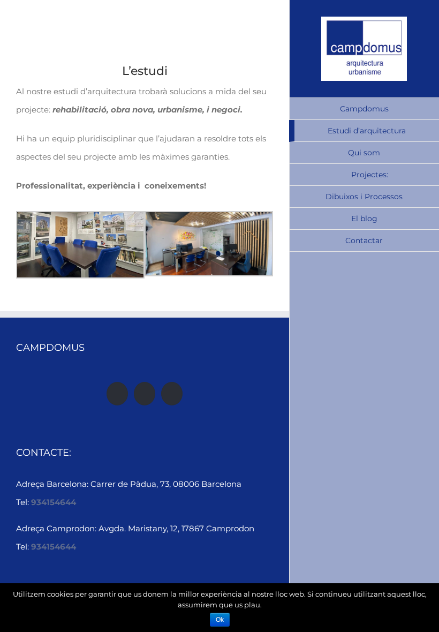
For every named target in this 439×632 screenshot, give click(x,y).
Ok (220, 619)
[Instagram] (144, 393)
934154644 (53, 502)
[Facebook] (117, 393)
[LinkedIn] (172, 393)
